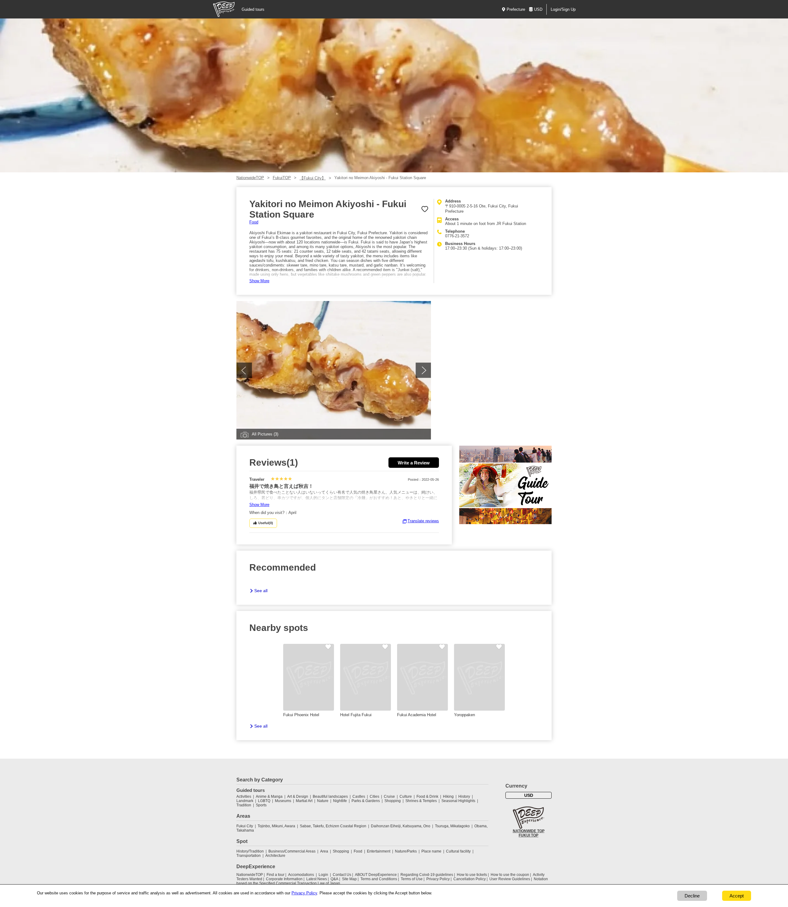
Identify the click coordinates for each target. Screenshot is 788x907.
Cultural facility (458, 851)
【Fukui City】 (313, 178)
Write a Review (414, 462)
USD (538, 9)
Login (323, 875)
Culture (406, 796)
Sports (261, 805)
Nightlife (340, 801)
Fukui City (244, 826)
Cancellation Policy (469, 879)
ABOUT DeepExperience (376, 875)
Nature (322, 801)
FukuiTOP (282, 177)
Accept (737, 895)
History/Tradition (250, 851)
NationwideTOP (250, 177)
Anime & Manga (269, 796)
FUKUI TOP (528, 835)
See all (260, 590)
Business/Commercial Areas (292, 851)
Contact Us (342, 875)
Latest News (316, 879)
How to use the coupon (510, 875)
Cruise (389, 796)
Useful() (265, 523)
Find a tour (275, 875)
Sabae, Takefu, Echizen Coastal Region (333, 826)
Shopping (392, 801)
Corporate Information (284, 879)
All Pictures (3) (265, 434)
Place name (431, 851)
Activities (243, 796)
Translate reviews (423, 521)
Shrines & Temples (421, 801)
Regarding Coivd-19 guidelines (426, 875)
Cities (374, 796)
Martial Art (304, 801)
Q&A (334, 879)
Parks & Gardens (366, 801)
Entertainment (378, 851)
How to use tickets (472, 875)
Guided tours (253, 9)
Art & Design (297, 796)
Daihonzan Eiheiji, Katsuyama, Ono (400, 826)
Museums (283, 801)
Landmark (244, 801)
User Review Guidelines (509, 879)
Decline (692, 895)
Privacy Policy (438, 879)
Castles (358, 796)
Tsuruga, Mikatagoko (452, 826)
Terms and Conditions (378, 879)
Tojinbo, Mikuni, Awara (276, 826)
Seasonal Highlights (458, 801)
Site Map (349, 879)
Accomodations (301, 875)
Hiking (448, 796)
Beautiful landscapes (330, 796)
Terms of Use (412, 879)
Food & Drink (427, 796)
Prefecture (516, 9)
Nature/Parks (406, 851)
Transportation (248, 855)
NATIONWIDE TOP (529, 831)
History (464, 796)
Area (324, 851)
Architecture (275, 855)
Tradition (243, 805)
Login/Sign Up (563, 9)
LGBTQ (264, 801)
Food (253, 222)
